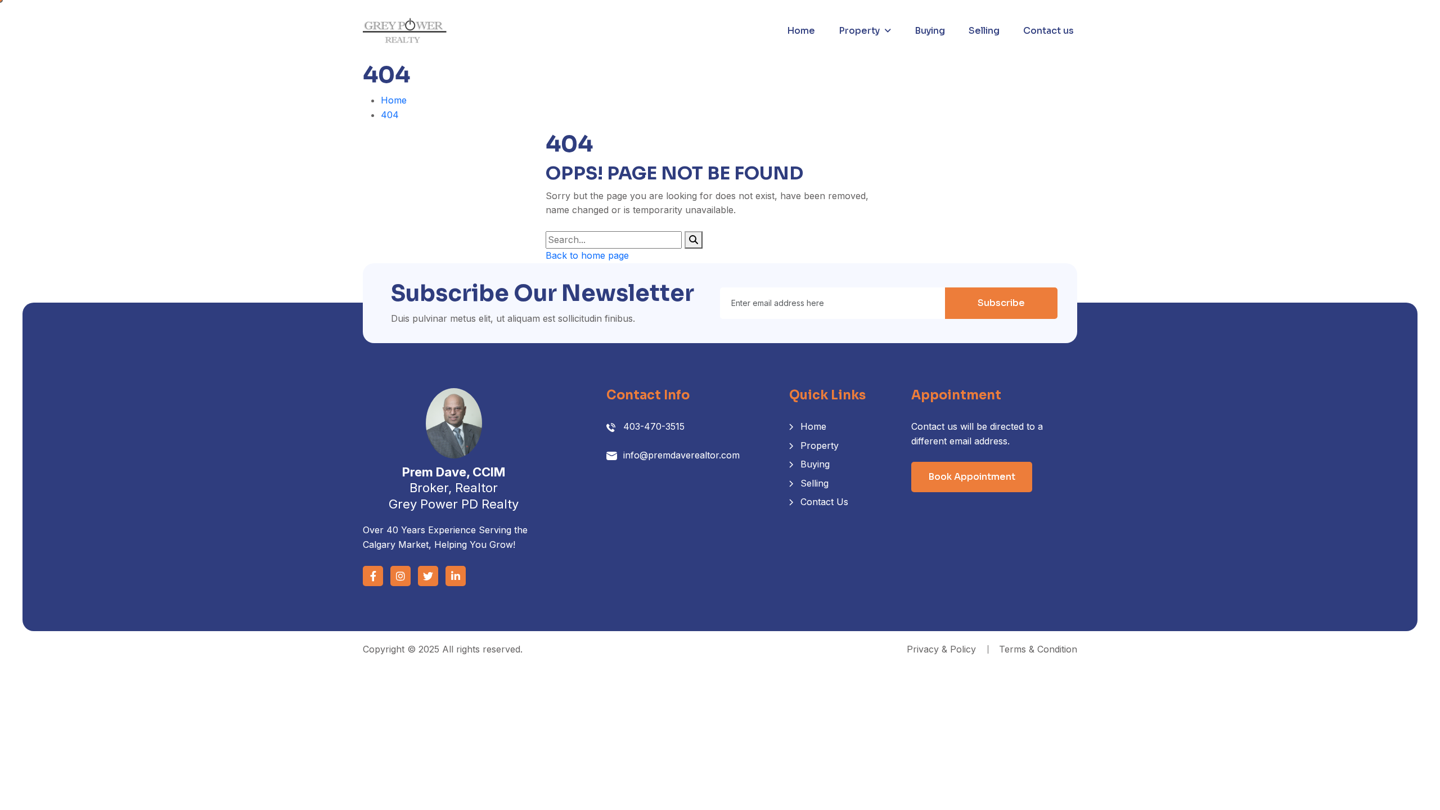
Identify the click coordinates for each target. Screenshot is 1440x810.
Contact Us (824, 501)
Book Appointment (971, 477)
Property (859, 31)
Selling (984, 31)
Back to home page (587, 255)
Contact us (1048, 31)
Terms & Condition (1038, 649)
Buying (930, 31)
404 (390, 114)
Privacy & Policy (941, 649)
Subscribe (1001, 303)
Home (801, 31)
